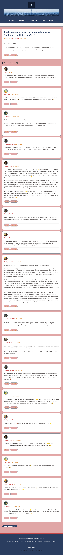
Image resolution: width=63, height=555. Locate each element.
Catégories (21, 20)
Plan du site (15, 541)
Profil (43, 20)
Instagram (39, 550)
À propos (22, 541)
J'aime (6, 55)
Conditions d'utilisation (30, 541)
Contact (51, 20)
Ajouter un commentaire (10, 526)
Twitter (31, 550)
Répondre (14, 55)
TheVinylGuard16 (14, 38)
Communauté (33, 20)
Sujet (9, 24)
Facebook (24, 550)
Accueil (11, 20)
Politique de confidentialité (44, 541)
